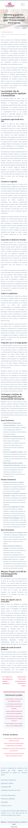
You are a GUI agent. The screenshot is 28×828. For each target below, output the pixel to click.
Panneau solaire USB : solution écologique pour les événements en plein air (20, 681)
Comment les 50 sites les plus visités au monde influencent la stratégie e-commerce (14, 718)
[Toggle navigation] (22, 4)
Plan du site (14, 827)
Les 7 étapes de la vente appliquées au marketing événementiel (7, 680)
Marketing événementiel (7, 32)
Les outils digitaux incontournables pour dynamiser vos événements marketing (14, 706)
